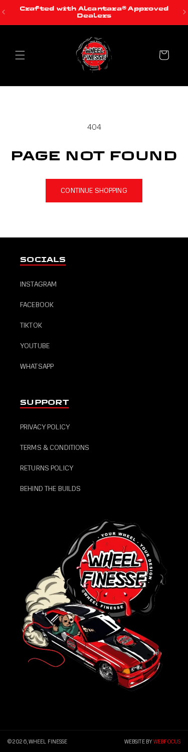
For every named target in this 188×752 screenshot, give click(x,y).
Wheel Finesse (48, 741)
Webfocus (166, 741)
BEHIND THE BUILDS (50, 488)
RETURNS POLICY (46, 468)
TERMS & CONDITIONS (55, 447)
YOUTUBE (35, 346)
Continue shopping (94, 190)
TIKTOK (31, 325)
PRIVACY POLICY (45, 427)
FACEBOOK (37, 305)
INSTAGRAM (38, 284)
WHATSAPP (37, 366)
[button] (20, 55)
